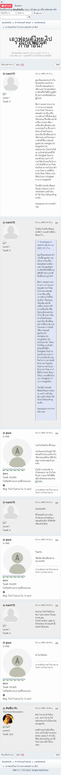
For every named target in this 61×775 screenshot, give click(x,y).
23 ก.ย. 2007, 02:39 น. (44, 642)
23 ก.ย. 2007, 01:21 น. (44, 502)
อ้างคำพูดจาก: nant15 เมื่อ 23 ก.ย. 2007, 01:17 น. (45, 245)
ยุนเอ (8, 433)
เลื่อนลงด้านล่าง (7, 64)
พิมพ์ (58, 64)
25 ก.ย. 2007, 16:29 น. (44, 708)
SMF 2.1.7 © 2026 (22, 770)
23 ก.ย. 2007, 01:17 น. (44, 73)
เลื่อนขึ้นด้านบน (7, 755)
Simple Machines (40, 770)
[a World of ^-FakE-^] (4, 485)
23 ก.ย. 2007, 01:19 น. (44, 433)
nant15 (10, 73)
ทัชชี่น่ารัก (11, 708)
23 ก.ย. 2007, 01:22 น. (44, 539)
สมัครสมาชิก (51, 9)
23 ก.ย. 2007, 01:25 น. (44, 605)
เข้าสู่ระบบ (35, 9)
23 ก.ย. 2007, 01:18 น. (44, 222)
